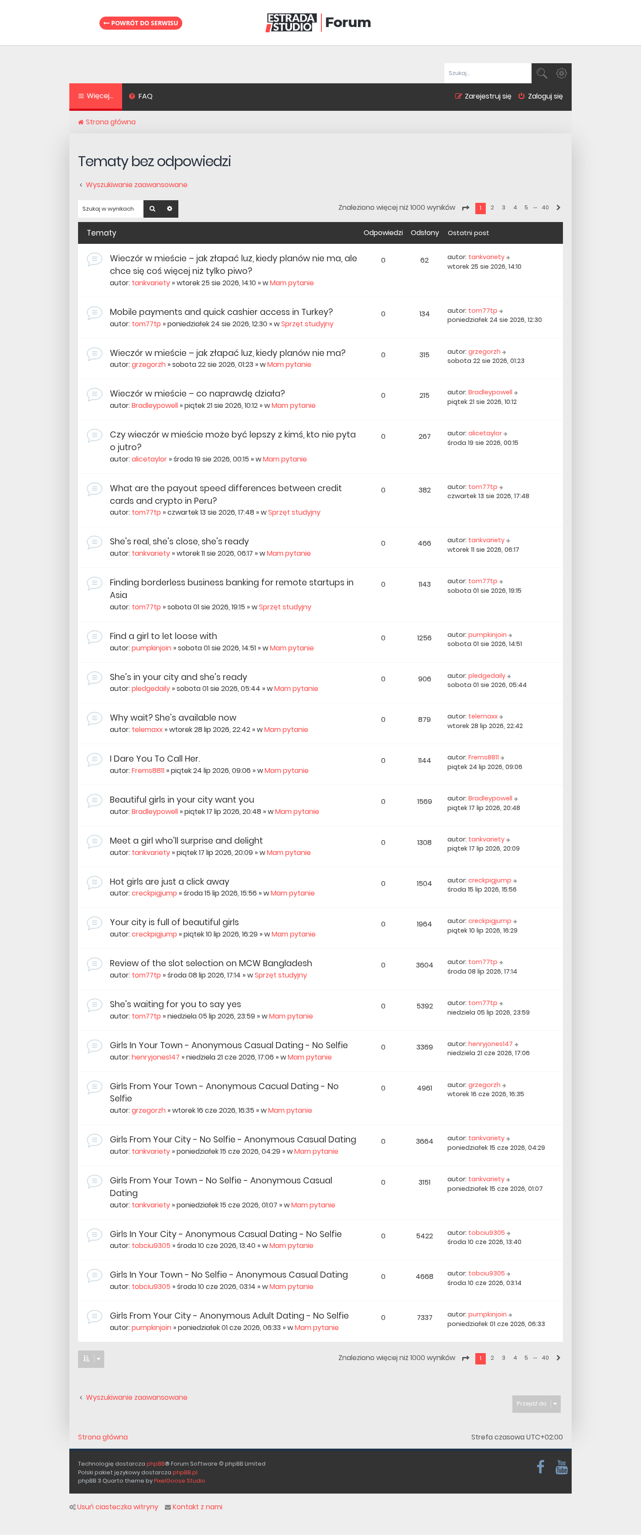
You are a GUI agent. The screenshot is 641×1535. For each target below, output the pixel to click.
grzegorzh (149, 364)
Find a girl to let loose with (163, 636)
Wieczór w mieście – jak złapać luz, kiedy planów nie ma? (227, 353)
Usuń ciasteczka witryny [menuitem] (117, 1507)
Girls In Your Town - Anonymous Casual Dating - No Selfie (229, 1045)
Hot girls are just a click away (169, 882)
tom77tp (146, 324)
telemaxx (147, 730)
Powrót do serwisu (143, 23)
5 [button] (526, 207)
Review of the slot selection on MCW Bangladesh (211, 963)
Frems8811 (148, 771)
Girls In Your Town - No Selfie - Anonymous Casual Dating (229, 1275)
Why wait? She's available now (173, 718)
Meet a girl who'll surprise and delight (186, 841)
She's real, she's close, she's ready (179, 541)
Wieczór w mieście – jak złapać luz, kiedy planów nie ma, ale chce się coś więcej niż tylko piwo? (233, 265)
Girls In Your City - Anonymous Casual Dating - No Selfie (226, 1234)
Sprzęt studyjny (307, 324)
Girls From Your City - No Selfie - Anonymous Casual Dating (233, 1139)
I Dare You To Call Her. (155, 759)
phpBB (156, 1463)
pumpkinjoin (151, 648)
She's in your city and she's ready (178, 677)
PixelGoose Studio (179, 1480)
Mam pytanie (292, 283)
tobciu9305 (151, 1246)
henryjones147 (156, 1057)
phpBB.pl (185, 1472)
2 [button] (492, 207)
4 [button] (515, 207)
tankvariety (151, 283)
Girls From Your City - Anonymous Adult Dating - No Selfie (229, 1316)
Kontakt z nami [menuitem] (197, 1507)
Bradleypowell (155, 405)
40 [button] (545, 207)
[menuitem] (140, 97)
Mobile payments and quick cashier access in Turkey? (221, 312)
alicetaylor (149, 459)
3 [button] (503, 207)
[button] (465, 208)
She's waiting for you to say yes (175, 1004)
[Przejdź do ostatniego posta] (509, 257)
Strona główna (103, 1437)
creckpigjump (154, 893)
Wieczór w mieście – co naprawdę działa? (197, 394)
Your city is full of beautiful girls (174, 922)
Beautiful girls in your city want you (182, 800)
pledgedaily (151, 689)
